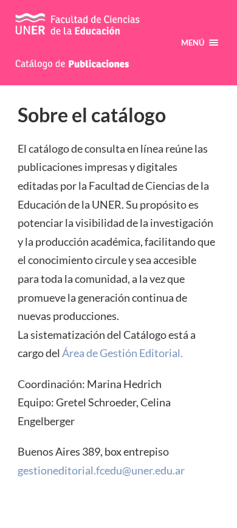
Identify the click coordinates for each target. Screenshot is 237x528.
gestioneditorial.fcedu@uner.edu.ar (101, 470)
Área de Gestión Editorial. (122, 353)
